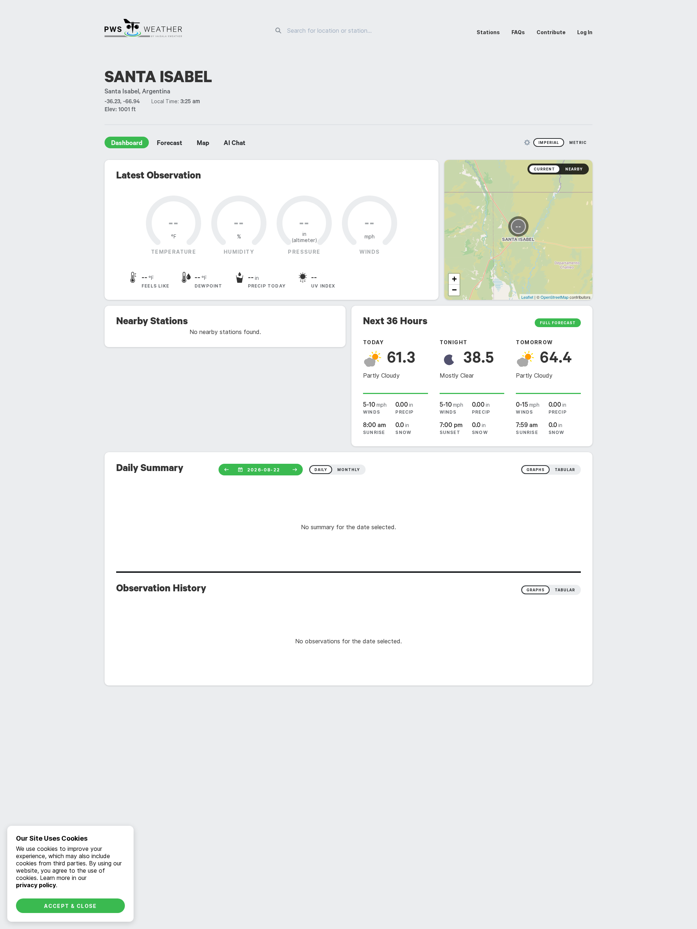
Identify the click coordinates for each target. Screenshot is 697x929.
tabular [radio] (565, 469)
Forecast (169, 144)
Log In (584, 32)
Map (203, 144)
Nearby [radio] (574, 169)
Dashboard (126, 144)
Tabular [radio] (565, 590)
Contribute (551, 32)
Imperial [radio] (548, 142)
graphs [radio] (535, 469)
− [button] (454, 289)
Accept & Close (70, 906)
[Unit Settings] (527, 142)
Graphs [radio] (535, 590)
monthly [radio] (348, 469)
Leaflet (527, 297)
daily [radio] (320, 469)
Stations (488, 32)
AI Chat (234, 144)
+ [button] (454, 278)
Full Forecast (558, 323)
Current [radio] (544, 169)
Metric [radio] (578, 142)
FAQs (518, 32)
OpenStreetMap (554, 297)
